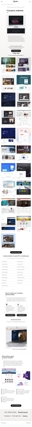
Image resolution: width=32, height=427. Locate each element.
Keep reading (22, 393)
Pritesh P (19, 160)
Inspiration (5, 4)
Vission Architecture (9, 347)
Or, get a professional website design (15, 55)
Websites (8, 4)
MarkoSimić (19, 178)
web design (21, 41)
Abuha (18, 213)
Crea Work (3, 213)
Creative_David (19, 125)
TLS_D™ (3, 195)
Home (2, 4)
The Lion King (18, 385)
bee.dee (3, 178)
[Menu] (1, 1)
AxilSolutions (4, 160)
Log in (30, 1)
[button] (30, 421)
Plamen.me (19, 195)
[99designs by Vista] (15, 1)
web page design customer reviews (19, 321)
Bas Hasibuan (4, 248)
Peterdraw (3, 107)
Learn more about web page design (19, 349)
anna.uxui (24, 34)
